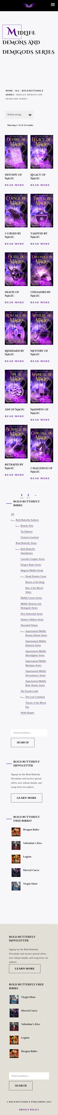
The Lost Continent (35, 697)
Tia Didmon (27, 531)
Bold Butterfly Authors (27, 520)
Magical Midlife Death (32, 570)
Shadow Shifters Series (32, 619)
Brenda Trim (27, 525)
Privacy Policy (29, 1109)
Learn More (27, 797)
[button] (53, 4)
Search (23, 742)
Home (9, 91)
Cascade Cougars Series (33, 559)
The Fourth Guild (29, 691)
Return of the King (34, 582)
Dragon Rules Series (31, 564)
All (17, 91)
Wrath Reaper (27, 712)
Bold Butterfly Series (26, 543)
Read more (14, 185)
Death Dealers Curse (35, 576)
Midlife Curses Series (31, 598)
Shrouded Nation (29, 625)
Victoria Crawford (30, 537)
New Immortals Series (32, 613)
